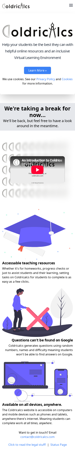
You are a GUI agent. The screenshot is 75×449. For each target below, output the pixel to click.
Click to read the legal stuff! (27, 445)
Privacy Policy (45, 79)
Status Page (58, 445)
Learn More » (37, 70)
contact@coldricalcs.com (37, 437)
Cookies (67, 79)
